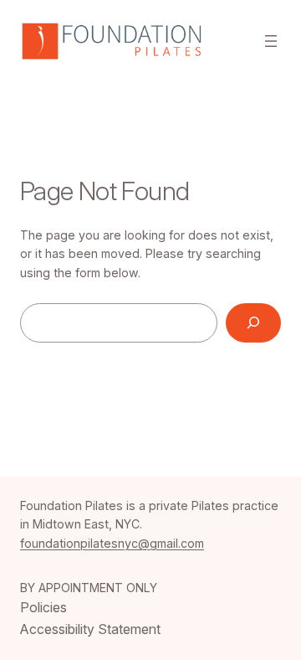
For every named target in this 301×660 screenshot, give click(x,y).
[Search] (253, 323)
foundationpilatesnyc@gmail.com (112, 543)
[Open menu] (271, 41)
